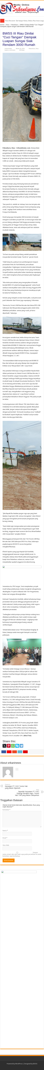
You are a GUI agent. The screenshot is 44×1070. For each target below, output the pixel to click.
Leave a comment (10, 50)
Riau (7, 25)
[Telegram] (21, 746)
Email (5, 838)
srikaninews (8, 48)
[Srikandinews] (22, 8)
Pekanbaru (14, 25)
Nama (5, 830)
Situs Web (6, 845)
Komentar (6, 810)
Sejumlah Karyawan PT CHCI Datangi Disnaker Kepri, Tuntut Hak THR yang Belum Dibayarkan (27, 792)
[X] (4, 746)
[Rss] (22, 1066)
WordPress (19, 1064)
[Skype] (17, 746)
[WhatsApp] (13, 746)
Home (2, 25)
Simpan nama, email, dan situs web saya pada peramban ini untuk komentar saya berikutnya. (22, 854)
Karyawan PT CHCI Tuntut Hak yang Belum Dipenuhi (16, 786)
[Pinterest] (9, 746)
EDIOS (35, 1064)
